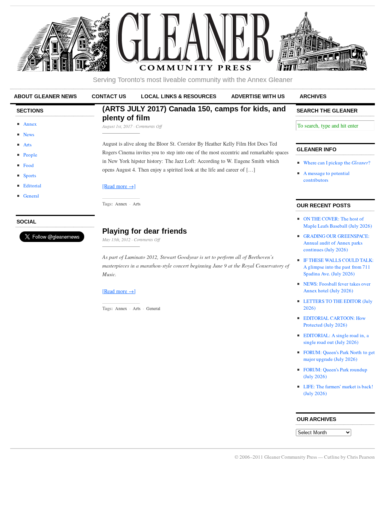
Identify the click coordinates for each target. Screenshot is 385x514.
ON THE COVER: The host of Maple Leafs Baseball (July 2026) (337, 222)
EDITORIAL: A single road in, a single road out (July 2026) (336, 338)
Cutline (332, 456)
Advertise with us (258, 96)
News (28, 134)
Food (28, 165)
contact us (109, 96)
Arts (27, 144)
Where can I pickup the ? (336, 162)
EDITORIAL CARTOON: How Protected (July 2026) (334, 321)
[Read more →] (119, 186)
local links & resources (178, 96)
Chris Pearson (361, 456)
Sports (29, 175)
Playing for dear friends (144, 231)
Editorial (32, 185)
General (31, 195)
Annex (30, 123)
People (30, 154)
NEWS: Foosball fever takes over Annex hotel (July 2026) (336, 287)
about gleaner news (45, 96)
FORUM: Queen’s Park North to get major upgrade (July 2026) (339, 355)
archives (313, 96)
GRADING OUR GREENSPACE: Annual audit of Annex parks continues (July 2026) (336, 243)
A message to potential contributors (326, 176)
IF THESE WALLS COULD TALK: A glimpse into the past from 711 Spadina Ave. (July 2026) (338, 267)
